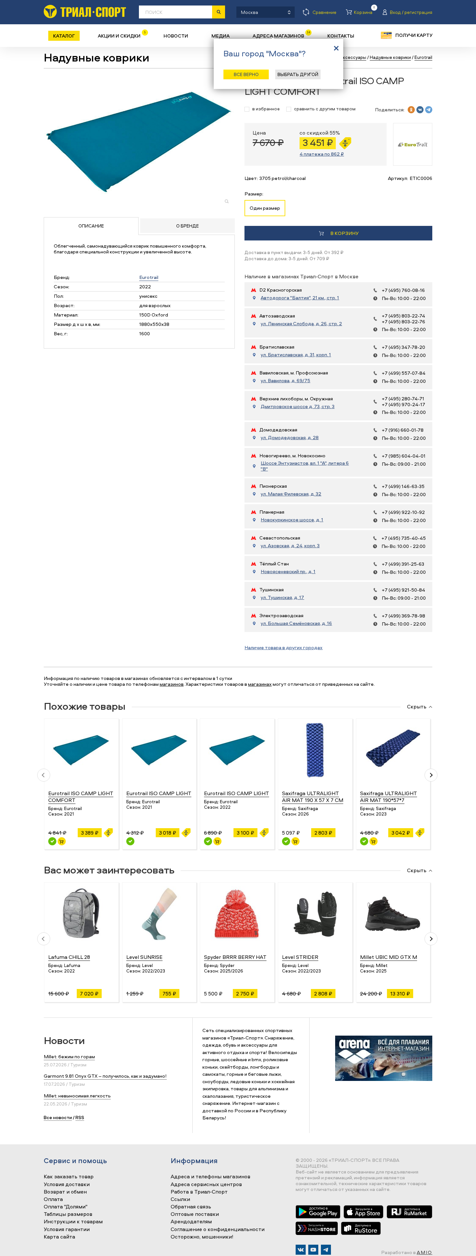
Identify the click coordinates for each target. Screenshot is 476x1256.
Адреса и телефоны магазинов (210, 1176)
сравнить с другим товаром (325, 109)
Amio (424, 1252)
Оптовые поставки (195, 1214)
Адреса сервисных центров (206, 1184)
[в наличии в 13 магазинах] (286, 841)
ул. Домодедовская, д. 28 (290, 437)
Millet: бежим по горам (69, 1056)
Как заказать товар (69, 1176)
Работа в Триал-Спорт (199, 1192)
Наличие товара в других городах (283, 647)
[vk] (420, 109)
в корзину (344, 233)
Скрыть (416, 707)
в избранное (266, 109)
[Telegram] (326, 1250)
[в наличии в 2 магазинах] (364, 841)
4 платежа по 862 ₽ (322, 153)
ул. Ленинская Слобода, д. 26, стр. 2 (301, 324)
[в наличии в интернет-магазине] (62, 841)
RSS (79, 1117)
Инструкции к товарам (73, 1221)
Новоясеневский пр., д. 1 (288, 571)
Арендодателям (191, 1221)
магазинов (172, 684)
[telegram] (428, 109)
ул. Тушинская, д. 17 (282, 597)
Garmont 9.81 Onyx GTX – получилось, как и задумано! (105, 1076)
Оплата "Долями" (65, 1207)
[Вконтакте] (301, 1250)
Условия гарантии (67, 1229)
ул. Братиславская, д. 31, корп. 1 (296, 355)
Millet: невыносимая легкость (77, 1095)
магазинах (260, 684)
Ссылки (180, 1199)
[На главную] (85, 11)
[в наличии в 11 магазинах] (208, 841)
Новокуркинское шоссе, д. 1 (292, 520)
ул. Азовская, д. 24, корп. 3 (290, 546)
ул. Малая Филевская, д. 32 (291, 494)
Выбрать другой (298, 74)
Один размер (265, 208)
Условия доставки (67, 1184)
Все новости (58, 1117)
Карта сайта (59, 1237)
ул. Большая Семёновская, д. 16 (296, 623)
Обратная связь (191, 1207)
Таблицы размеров (68, 1214)
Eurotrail (148, 277)
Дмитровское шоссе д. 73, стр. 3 (297, 406)
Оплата (53, 1199)
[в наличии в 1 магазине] (130, 841)
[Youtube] (313, 1250)
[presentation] (43, 775)
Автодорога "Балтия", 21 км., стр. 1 (300, 298)
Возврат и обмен (65, 1192)
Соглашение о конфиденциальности (218, 1229)
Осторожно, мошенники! (202, 1237)
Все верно (246, 74)
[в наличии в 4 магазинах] (52, 841)
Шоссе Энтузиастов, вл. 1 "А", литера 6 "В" (305, 466)
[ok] (411, 109)
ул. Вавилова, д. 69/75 (285, 380)
